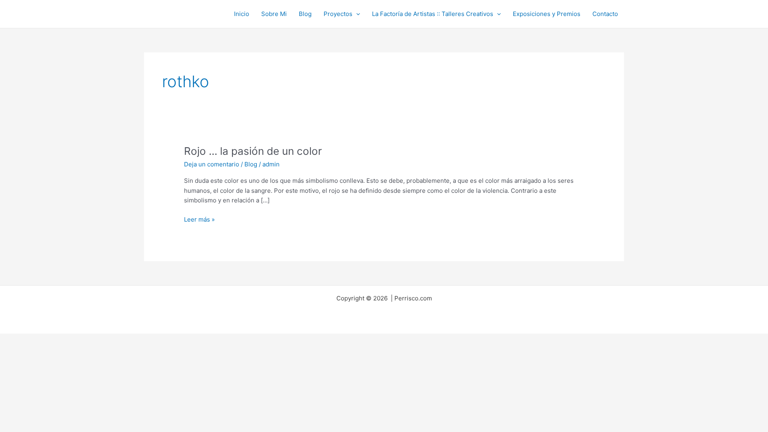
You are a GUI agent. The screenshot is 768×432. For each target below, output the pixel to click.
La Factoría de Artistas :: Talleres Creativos (432, 14)
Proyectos (338, 14)
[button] (356, 14)
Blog (305, 14)
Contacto (605, 14)
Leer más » (199, 219)
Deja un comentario (211, 164)
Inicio (241, 14)
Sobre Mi (274, 14)
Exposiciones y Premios (546, 14)
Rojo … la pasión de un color (253, 151)
